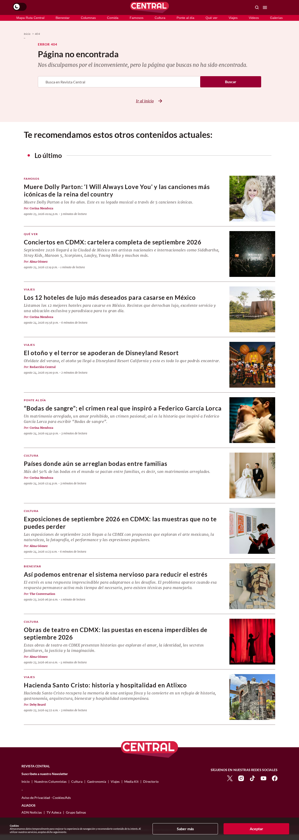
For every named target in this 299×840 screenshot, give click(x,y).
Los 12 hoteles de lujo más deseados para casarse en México (110, 297)
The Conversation (42, 594)
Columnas (88, 18)
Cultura (160, 18)
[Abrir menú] (265, 7)
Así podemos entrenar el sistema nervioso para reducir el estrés (115, 574)
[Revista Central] (149, 7)
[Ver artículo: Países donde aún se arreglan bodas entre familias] (252, 475)
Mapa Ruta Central (30, 18)
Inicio (27, 34)
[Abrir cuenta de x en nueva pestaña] (230, 778)
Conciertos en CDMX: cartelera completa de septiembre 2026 (112, 242)
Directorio (151, 781)
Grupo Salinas (76, 812)
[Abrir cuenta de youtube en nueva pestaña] (263, 778)
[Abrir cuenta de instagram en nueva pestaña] (241, 778)
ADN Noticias (31, 812)
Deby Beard (38, 704)
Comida (112, 18)
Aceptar (256, 828)
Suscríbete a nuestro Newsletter (44, 774)
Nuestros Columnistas (50, 781)
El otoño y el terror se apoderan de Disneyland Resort (101, 353)
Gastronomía (96, 781)
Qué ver (211, 18)
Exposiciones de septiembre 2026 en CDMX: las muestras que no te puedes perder (120, 522)
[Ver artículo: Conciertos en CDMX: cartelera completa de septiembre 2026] (252, 254)
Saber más (185, 828)
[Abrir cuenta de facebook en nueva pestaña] (275, 778)
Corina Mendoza (41, 208)
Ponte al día (185, 18)
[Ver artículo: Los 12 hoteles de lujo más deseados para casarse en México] (252, 309)
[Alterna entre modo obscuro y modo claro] (20, 7)
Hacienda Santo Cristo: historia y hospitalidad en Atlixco (105, 685)
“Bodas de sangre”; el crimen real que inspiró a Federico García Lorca (123, 408)
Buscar (230, 81)
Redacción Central (43, 367)
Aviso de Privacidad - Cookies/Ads (46, 798)
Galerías (276, 18)
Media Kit (131, 781)
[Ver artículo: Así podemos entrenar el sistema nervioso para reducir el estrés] (252, 586)
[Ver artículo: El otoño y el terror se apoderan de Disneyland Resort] (252, 365)
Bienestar (63, 18)
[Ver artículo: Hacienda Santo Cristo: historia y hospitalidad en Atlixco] (252, 697)
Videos (254, 18)
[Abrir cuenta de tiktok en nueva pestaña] (252, 778)
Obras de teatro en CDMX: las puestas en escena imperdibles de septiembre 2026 (115, 633)
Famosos (136, 18)
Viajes (233, 18)
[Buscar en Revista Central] (257, 7)
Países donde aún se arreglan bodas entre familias (95, 463)
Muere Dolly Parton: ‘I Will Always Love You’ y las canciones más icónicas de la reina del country (117, 190)
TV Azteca (53, 812)
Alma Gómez (39, 261)
